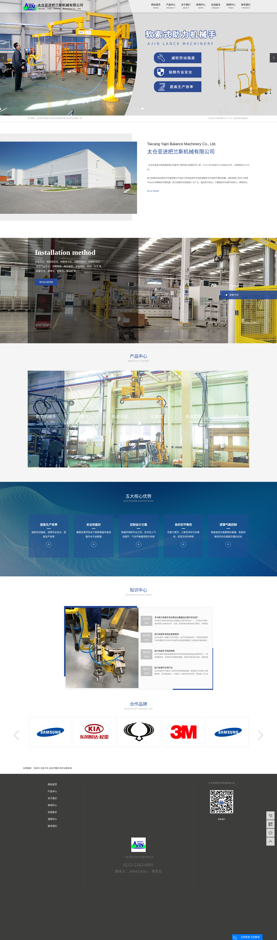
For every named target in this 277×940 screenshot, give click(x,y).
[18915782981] (270, 815)
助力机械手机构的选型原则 (167, 617)
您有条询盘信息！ (241, 118)
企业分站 (211, 118)
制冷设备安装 (66, 768)
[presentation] (3, 58)
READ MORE (153, 191)
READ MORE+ (230, 421)
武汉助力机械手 (43, 118)
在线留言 (215, 6)
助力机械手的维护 (163, 668)
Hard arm (83, 421)
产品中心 (170, 6)
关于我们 (185, 6)
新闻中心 (200, 6)
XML (231, 118)
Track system (120, 421)
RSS (226, 118)
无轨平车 (44, 768)
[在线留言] (270, 833)
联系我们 (245, 6)
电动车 (37, 768)
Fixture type (193, 421)
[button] (134, 109)
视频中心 (230, 6)
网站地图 (220, 118)
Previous (16, 735)
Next (260, 735)
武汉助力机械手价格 (57, 118)
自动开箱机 (54, 768)
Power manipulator (46, 421)
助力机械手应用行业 (164, 651)
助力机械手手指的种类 (165, 634)
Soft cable (156, 421)
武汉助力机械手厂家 (74, 118)
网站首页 (155, 6)
